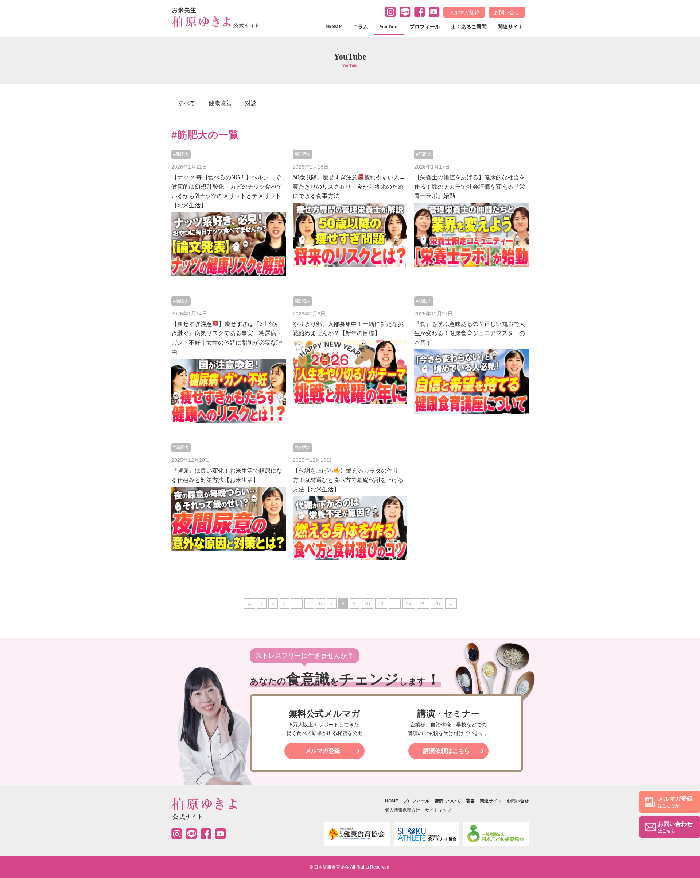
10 (367, 603)
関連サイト (510, 27)
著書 (470, 801)
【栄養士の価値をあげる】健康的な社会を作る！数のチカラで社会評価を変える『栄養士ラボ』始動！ (469, 186)
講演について (448, 801)
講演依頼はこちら (446, 751)
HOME (334, 27)
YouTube (388, 27)
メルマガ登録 (464, 12)
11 (381, 603)
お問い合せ (507, 12)
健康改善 (220, 103)
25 (423, 603)
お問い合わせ (675, 827)
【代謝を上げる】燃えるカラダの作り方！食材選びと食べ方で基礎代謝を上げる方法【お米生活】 (348, 480)
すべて (186, 103)
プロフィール (424, 27)
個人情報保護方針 (402, 810)
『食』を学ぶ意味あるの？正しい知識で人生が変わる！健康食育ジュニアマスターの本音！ (469, 333)
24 (409, 603)
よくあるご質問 (469, 27)
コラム (360, 27)
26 (437, 603)
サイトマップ (438, 810)
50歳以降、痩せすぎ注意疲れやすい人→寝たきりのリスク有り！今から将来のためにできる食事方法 (349, 186)
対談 (251, 103)
